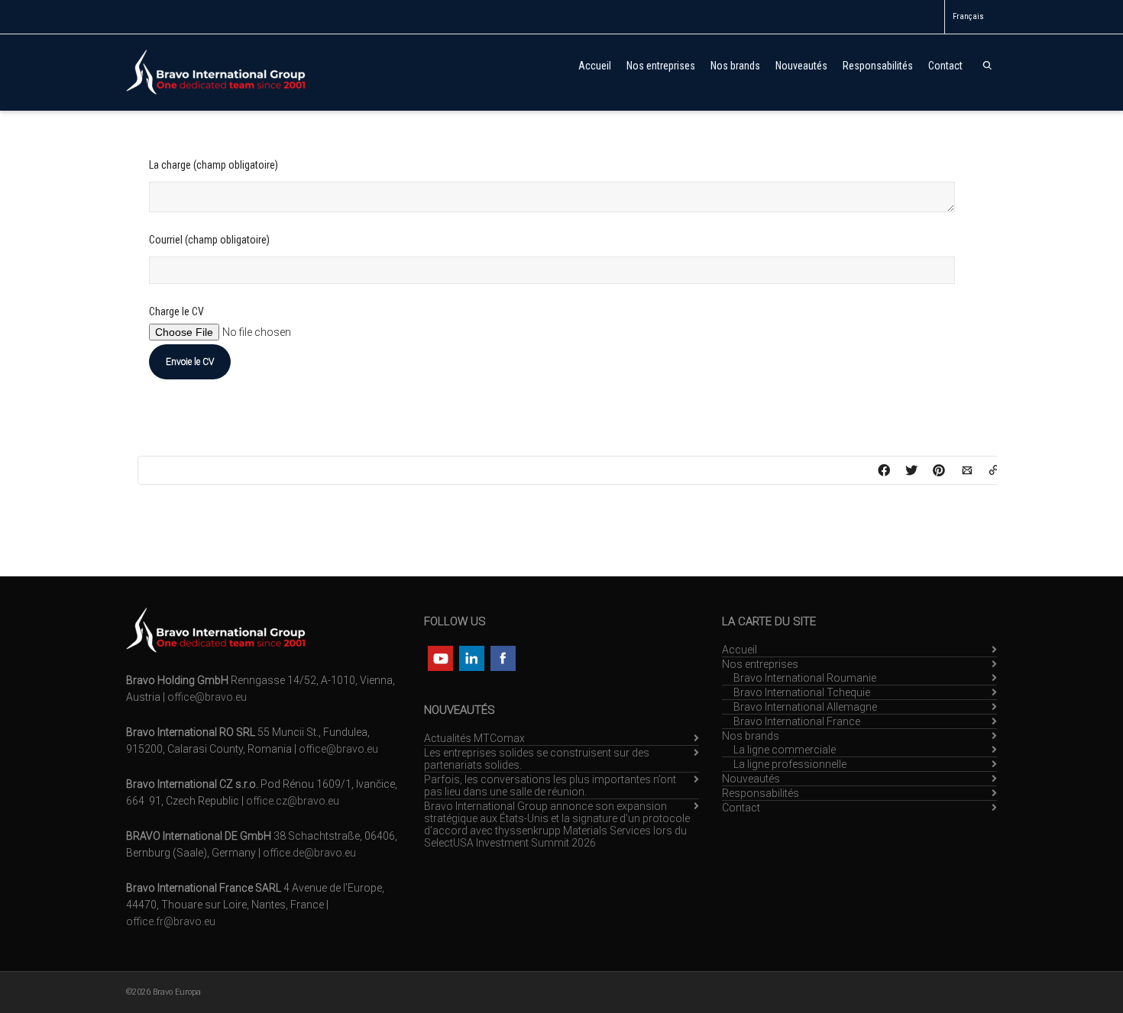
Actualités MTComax (474, 738)
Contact (945, 66)
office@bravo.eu (207, 697)
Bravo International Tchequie (801, 692)
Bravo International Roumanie (804, 678)
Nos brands (735, 66)
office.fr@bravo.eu (170, 921)
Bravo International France (796, 721)
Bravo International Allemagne (805, 707)
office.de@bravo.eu (309, 853)
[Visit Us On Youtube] (439, 657)
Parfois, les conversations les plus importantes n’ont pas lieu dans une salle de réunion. (550, 785)
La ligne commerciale (784, 750)
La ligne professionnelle (789, 764)
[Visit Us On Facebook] (502, 657)
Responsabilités (878, 66)
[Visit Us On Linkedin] (471, 657)
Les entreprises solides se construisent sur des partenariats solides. (536, 759)
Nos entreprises (660, 66)
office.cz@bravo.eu (292, 801)
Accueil (594, 66)
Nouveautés (801, 66)
